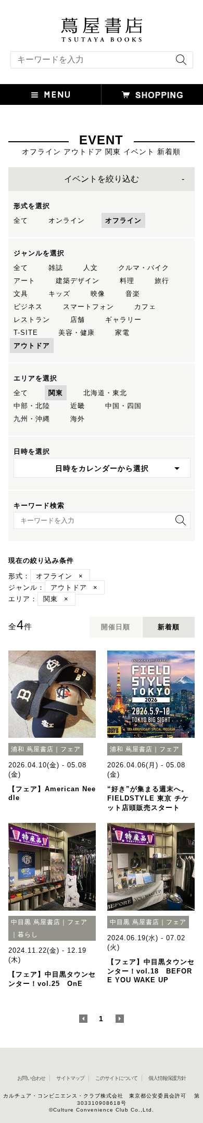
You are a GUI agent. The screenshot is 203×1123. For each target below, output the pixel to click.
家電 (122, 332)
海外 (77, 419)
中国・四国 (123, 406)
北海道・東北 (105, 393)
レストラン (32, 319)
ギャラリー (123, 319)
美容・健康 (76, 332)
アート (24, 281)
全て (21, 220)
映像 (98, 293)
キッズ (59, 293)
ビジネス (28, 306)
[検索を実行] (178, 63)
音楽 (132, 293)
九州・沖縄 (32, 419)
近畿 (77, 406)
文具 (21, 293)
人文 (90, 268)
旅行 (162, 281)
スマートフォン (88, 306)
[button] (51, 94)
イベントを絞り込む (101, 178)
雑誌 (55, 268)
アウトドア (32, 345)
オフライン (123, 220)
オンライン (66, 220)
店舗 (77, 319)
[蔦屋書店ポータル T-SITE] (101, 22)
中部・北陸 (32, 406)
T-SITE (26, 332)
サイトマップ (70, 1078)
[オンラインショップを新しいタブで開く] (152, 94)
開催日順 (115, 627)
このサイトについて (116, 1078)
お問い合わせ (31, 1078)
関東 (55, 393)
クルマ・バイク (143, 268)
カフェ (145, 306)
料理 (127, 281)
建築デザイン (77, 281)
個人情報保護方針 (167, 1078)
